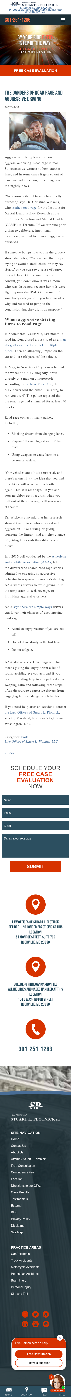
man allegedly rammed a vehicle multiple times (35, 345)
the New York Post (38, 384)
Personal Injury (21, 1287)
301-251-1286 (17, 20)
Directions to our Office (26, 1185)
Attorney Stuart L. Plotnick (28, 1159)
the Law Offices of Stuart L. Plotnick (32, 712)
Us (18, 1145)
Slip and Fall (19, 1293)
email (8, 1394)
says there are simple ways (32, 606)
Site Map (17, 1232)
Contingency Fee (22, 1172)
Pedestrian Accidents (25, 1273)
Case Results (20, 1192)
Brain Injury (18, 1280)
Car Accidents (20, 1253)
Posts (24, 736)
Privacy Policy (20, 1219)
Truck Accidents (21, 1260)
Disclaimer (18, 1225)
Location (17, 1179)
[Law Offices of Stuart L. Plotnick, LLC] (35, 4)
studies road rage (24, 207)
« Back (9, 752)
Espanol (16, 1205)
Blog (14, 1212)
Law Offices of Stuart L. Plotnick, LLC (31, 741)
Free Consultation (23, 1165)
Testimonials (19, 1199)
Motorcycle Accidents (25, 1267)
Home (15, 1139)
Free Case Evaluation (35, 70)
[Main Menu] (62, 19)
